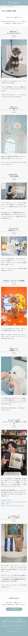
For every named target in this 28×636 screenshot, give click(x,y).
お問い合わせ (20, 619)
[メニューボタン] (2, 2)
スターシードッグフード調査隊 (14, 628)
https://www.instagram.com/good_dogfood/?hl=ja (14, 502)
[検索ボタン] (25, 2)
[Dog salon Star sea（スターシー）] (14, 2)
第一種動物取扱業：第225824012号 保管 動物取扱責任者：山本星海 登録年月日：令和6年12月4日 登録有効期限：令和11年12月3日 (14, 622)
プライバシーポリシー (13, 619)
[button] (2, 58)
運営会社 (6, 619)
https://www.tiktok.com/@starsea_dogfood (12, 505)
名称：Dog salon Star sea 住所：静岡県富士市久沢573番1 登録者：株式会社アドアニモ (14, 626)
